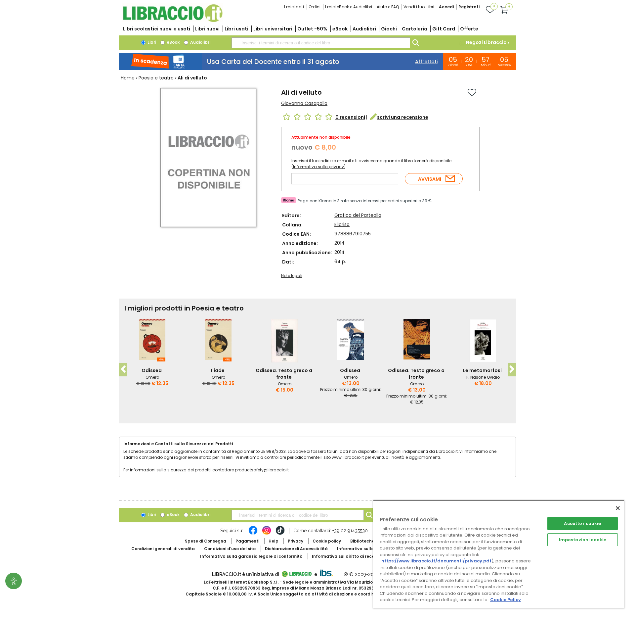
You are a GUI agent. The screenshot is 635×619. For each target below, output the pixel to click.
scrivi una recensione (402, 117)
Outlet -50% (312, 28)
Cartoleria (414, 28)
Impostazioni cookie (582, 540)
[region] (498, 554)
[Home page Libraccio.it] (172, 21)
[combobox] (321, 42)
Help (273, 541)
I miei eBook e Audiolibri (348, 7)
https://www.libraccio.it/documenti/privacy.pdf (436, 561)
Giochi (389, 28)
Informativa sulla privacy (318, 166)
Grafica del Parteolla (357, 215)
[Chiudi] (618, 508)
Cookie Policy (505, 599)
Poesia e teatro (156, 77)
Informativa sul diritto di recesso (347, 556)
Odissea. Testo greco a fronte (284, 373)
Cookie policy (327, 541)
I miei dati (294, 7)
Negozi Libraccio (486, 42)
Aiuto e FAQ (388, 7)
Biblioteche (362, 541)
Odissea (152, 370)
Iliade (218, 370)
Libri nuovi (207, 28)
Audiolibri (364, 28)
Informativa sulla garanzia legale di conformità (251, 556)
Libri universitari (272, 28)
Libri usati (236, 28)
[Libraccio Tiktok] (280, 533)
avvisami (429, 179)
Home (128, 77)
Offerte (469, 28)
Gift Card (443, 28)
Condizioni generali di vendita (163, 548)
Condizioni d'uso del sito (230, 548)
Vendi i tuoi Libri (418, 7)
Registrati (469, 7)
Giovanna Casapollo (304, 103)
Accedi (446, 7)
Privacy (295, 541)
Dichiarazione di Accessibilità (296, 548)
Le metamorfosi (482, 370)
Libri (151, 42)
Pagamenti (247, 541)
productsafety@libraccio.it (262, 470)
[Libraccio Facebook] (253, 533)
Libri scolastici (156, 28)
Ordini (314, 7)
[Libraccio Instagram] (266, 533)
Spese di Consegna (205, 541)
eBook (340, 28)
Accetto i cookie (582, 523)
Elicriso (342, 224)
